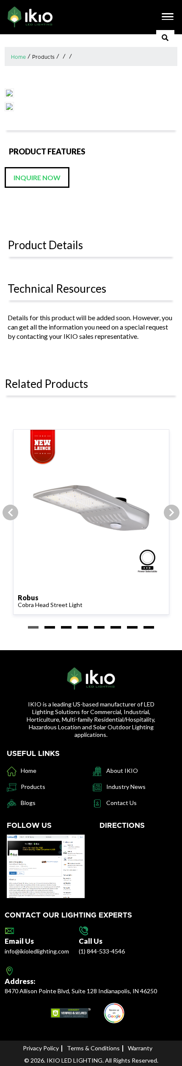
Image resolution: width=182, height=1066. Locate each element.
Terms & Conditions (93, 1048)
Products (43, 57)
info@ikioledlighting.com (37, 951)
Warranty (140, 1048)
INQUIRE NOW (37, 177)
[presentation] (10, 512)
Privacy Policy (41, 1048)
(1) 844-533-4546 (102, 951)
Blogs (28, 802)
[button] (33, 627)
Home (18, 57)
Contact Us (121, 802)
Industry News (126, 786)
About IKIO (122, 770)
